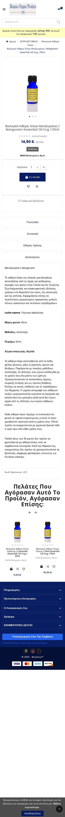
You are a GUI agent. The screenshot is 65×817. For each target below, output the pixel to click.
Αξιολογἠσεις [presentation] (32, 257)
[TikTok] (39, 651)
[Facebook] (26, 651)
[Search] (58, 22)
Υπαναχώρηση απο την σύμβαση (32, 636)
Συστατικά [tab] (32, 234)
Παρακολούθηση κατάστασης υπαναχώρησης (24, 642)
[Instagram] (32, 651)
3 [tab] (35, 116)
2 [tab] (32, 116)
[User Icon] (53, 9)
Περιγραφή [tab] (32, 222)
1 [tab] (29, 116)
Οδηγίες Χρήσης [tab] (32, 245)
